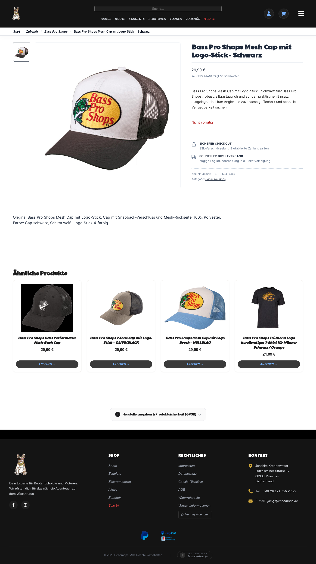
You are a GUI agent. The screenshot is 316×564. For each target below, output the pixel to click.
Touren (176, 19)
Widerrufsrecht (189, 497)
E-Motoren (157, 19)
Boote (120, 19)
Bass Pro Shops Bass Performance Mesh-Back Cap (47, 340)
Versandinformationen (194, 505)
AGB (181, 489)
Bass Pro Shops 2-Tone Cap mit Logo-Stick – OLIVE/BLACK (121, 340)
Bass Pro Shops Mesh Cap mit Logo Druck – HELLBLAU (195, 340)
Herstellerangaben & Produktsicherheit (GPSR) (157, 414)
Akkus (106, 19)
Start (16, 31)
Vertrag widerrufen (197, 514)
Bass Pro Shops (56, 31)
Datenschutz (187, 473)
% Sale (209, 19)
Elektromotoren (119, 481)
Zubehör (193, 19)
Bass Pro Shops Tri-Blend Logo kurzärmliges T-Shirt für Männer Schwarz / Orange (269, 342)
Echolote (137, 19)
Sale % (113, 505)
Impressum (186, 466)
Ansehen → (47, 364)
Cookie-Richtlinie (190, 481)
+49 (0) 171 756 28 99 (279, 491)
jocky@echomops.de (282, 501)
